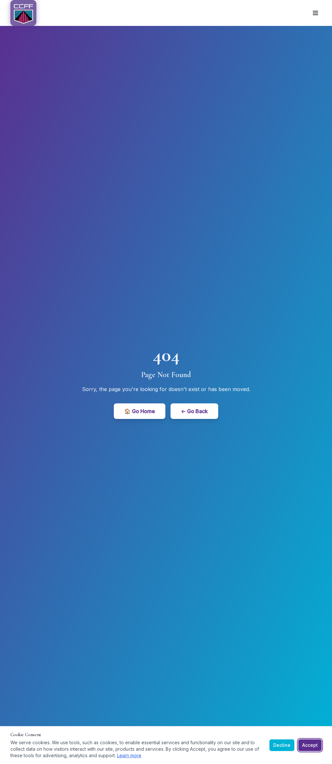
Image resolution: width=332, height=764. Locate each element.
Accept (310, 745)
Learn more (129, 755)
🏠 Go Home (139, 411)
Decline (281, 745)
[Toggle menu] (315, 13)
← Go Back (194, 411)
